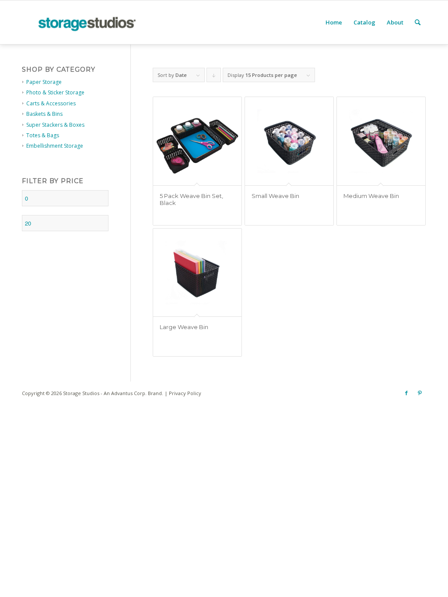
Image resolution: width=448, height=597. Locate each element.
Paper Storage (44, 82)
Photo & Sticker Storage (55, 92)
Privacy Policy (185, 393)
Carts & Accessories (51, 103)
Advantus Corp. (129, 393)
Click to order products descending (214, 77)
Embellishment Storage (54, 145)
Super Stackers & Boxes (55, 124)
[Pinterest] (419, 392)
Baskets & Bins (44, 114)
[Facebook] (406, 392)
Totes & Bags (42, 135)
